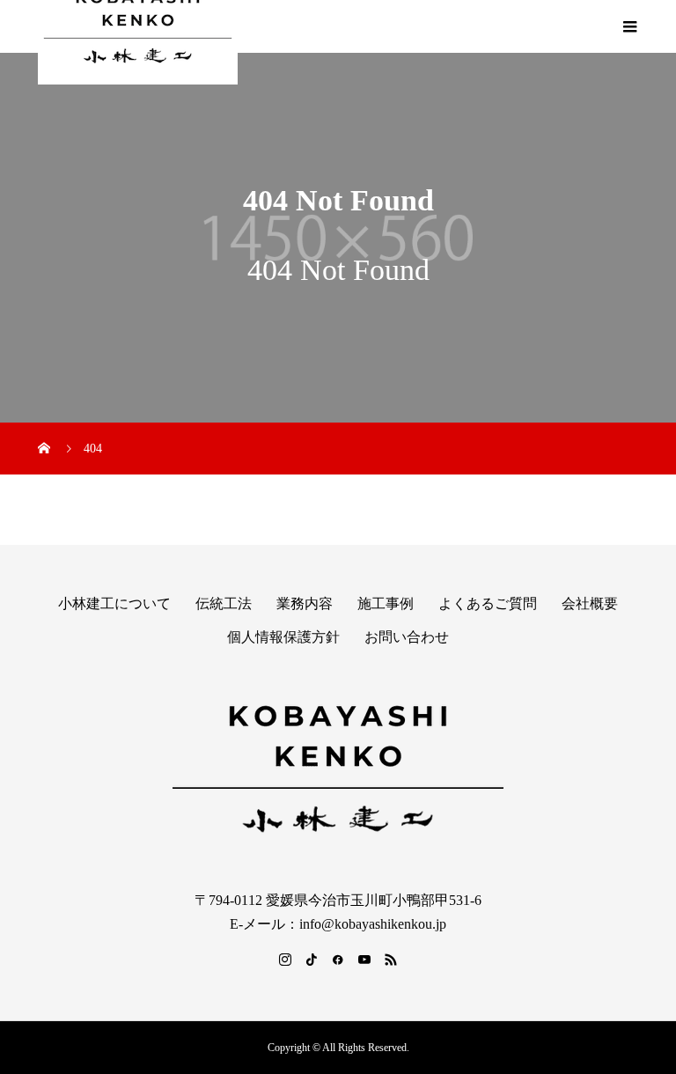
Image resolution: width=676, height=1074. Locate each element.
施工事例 (385, 603)
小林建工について (114, 603)
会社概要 (590, 603)
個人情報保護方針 (283, 636)
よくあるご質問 (487, 603)
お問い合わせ (406, 636)
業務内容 (304, 603)
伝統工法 (223, 603)
